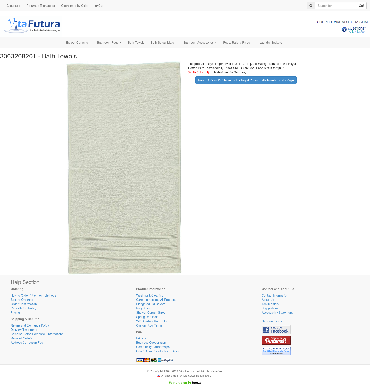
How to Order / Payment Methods (33, 295)
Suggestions (270, 308)
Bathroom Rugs (110, 43)
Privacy (141, 338)
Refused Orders (21, 338)
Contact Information (275, 295)
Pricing (15, 312)
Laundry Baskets (270, 42)
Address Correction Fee (27, 342)
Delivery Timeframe (24, 329)
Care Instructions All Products (156, 299)
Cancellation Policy (23, 308)
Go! (361, 5)
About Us (268, 299)
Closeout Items (272, 321)
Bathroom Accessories (200, 43)
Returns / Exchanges (41, 5)
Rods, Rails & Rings (239, 43)
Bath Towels (136, 42)
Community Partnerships (153, 347)
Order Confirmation (24, 304)
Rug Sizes (143, 308)
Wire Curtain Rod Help (151, 321)
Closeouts (13, 5)
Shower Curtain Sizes (150, 312)
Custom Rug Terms (149, 325)
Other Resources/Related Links (157, 351)
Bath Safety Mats (165, 43)
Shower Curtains (78, 43)
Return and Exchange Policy (30, 325)
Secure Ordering (22, 299)
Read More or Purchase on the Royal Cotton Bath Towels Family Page (246, 80)
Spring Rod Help (147, 317)
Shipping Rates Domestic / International (37, 334)
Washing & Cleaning (149, 295)
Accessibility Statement (277, 312)
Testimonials (270, 304)
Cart (101, 5)
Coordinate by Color (74, 5)
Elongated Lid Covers (150, 304)
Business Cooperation (151, 342)
